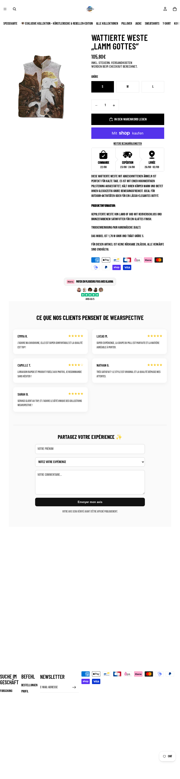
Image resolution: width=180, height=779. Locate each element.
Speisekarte (10, 24)
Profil (25, 691)
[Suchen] (14, 9)
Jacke (138, 24)
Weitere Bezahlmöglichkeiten (127, 143)
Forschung (6, 691)
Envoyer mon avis (90, 502)
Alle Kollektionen (107, 24)
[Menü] (5, 9)
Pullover (126, 24)
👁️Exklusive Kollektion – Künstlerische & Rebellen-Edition (57, 24)
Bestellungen (29, 685)
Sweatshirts (152, 24)
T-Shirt (167, 24)
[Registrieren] (74, 687)
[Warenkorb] (175, 9)
